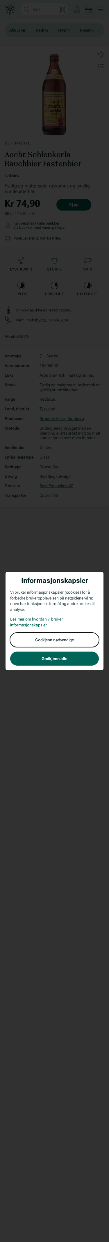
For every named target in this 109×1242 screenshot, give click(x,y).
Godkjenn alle (54, 658)
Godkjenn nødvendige (54, 640)
